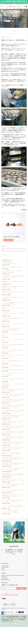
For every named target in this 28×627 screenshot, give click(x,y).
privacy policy (4, 578)
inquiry (2, 568)
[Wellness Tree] (14, 6)
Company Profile (5, 565)
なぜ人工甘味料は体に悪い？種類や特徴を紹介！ (13, 369)
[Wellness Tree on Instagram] (3, 598)
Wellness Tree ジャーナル (6, 37)
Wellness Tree (7, 608)
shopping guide (4, 567)
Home (9, 33)
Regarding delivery (5, 579)
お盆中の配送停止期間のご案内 (9, 263)
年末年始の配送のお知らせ (8, 259)
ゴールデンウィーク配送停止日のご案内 (11, 267)
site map (3, 570)
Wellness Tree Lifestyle (16, 33)
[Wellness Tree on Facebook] (2, 598)
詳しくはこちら (8, 240)
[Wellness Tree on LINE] (5, 598)
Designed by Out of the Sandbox (16, 608)
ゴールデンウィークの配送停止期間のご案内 (12, 365)
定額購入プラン (16, 552)
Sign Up (22, 588)
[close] (26, 2)
